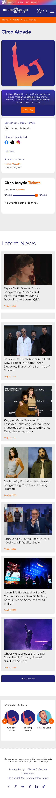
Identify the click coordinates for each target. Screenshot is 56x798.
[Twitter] (19, 786)
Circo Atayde (12, 163)
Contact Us (28, 773)
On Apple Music (20, 128)
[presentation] (4, 721)
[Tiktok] (47, 786)
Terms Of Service (37, 769)
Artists (16, 20)
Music (12, 2)
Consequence (3, 2)
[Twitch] (40, 786)
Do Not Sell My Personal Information (28, 778)
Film (20, 2)
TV (27, 2)
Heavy (35, 2)
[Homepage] (17, 11)
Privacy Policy (17, 769)
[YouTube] (26, 786)
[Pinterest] (33, 786)
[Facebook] (12, 786)
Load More (28, 678)
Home (5, 20)
